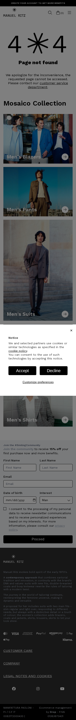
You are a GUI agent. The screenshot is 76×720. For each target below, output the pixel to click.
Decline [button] (54, 370)
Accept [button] (22, 370)
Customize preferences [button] (38, 382)
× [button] (71, 330)
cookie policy (17, 351)
